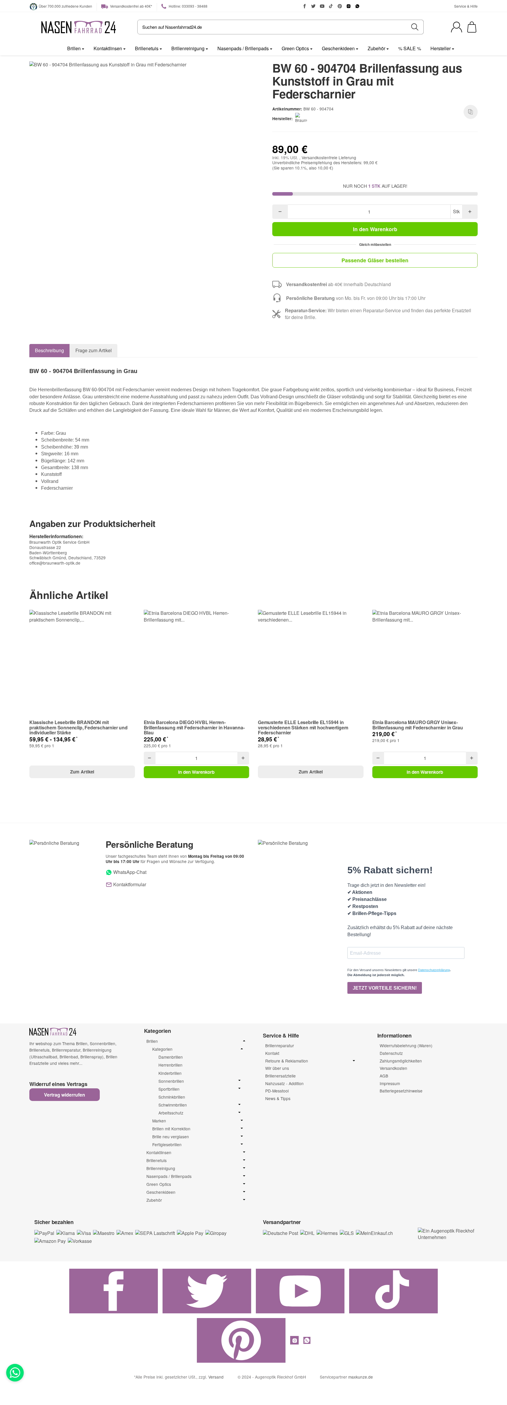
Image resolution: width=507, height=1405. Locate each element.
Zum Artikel (82, 771)
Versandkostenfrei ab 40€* (130, 6)
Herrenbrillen (170, 1065)
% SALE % (409, 48)
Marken (159, 1121)
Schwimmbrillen (172, 1105)
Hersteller (440, 48)
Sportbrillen (169, 1089)
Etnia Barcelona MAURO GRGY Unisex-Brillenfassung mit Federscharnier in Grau (417, 725)
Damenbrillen (170, 1057)
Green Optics (295, 48)
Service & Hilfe (466, 6)
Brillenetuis (146, 48)
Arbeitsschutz (170, 1113)
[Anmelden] (456, 27)
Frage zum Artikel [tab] (93, 350)
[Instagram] (348, 6)
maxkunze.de (360, 1377)
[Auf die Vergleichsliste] (471, 112)
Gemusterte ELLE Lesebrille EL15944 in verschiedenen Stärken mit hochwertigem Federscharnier (303, 727)
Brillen (74, 48)
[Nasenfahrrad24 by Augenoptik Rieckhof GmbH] (78, 27)
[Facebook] (304, 6)
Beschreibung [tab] (49, 350)
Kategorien (162, 1049)
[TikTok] (331, 6)
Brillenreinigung (188, 48)
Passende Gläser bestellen (375, 260)
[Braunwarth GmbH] (302, 119)
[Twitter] (313, 6)
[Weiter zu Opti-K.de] (447, 1233)
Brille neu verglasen (170, 1136)
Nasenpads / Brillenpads (243, 48)
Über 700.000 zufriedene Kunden (65, 6)
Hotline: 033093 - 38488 (187, 6)
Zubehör (376, 48)
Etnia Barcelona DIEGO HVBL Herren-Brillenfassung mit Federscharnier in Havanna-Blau (194, 727)
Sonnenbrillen (171, 1081)
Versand (216, 1377)
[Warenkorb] (472, 27)
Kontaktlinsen (108, 48)
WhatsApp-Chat (129, 872)
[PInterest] (339, 6)
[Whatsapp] (15, 1373)
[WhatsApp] (357, 6)
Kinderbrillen (170, 1073)
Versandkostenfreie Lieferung (329, 157)
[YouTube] (322, 6)
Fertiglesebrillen (167, 1144)
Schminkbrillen (171, 1097)
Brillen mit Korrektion (171, 1129)
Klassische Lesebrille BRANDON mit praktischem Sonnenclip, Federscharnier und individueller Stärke (78, 727)
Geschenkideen (338, 48)
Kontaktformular (129, 884)
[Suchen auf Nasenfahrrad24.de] (415, 27)
